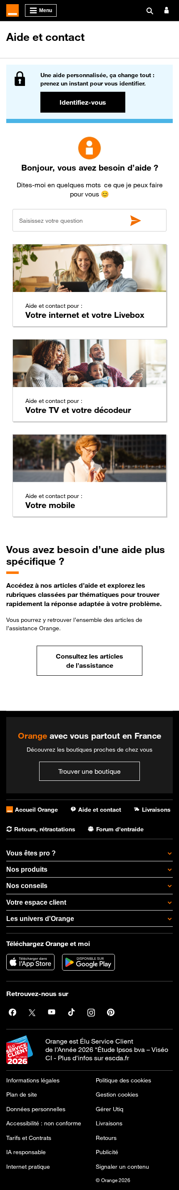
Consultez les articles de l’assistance (89, 660)
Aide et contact (45, 36)
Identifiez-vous (83, 102)
